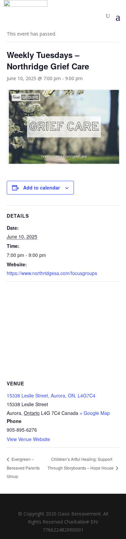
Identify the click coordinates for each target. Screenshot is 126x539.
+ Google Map (95, 413)
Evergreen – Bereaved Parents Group (23, 467)
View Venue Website (28, 439)
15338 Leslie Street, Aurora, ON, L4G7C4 (51, 395)
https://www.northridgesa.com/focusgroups (52, 273)
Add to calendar (41, 187)
